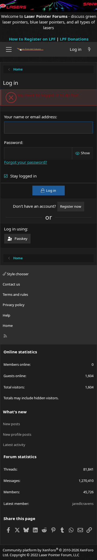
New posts (11, 423)
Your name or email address (30, 116)
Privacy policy (14, 304)
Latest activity (14, 444)
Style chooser (17, 273)
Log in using (15, 229)
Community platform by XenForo (48, 552)
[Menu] (8, 49)
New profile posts (17, 434)
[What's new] (89, 49)
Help (6, 315)
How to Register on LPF (32, 39)
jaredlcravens (82, 503)
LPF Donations (74, 39)
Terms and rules (15, 294)
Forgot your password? (25, 162)
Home (8, 325)
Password (13, 142)
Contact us (11, 284)
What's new (15, 411)
